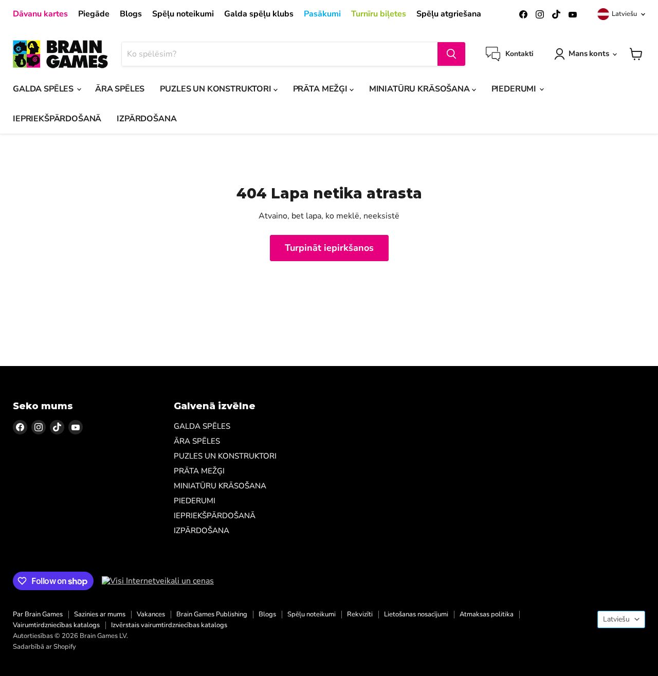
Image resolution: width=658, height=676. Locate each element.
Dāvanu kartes (40, 14)
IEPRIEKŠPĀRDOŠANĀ (57, 118)
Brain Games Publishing (211, 614)
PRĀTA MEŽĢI (321, 89)
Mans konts (589, 53)
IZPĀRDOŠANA (146, 118)
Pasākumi (322, 14)
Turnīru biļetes (378, 14)
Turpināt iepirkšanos (329, 248)
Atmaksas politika (487, 614)
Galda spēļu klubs (259, 14)
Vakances (151, 614)
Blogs (131, 14)
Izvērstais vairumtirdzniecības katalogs (169, 625)
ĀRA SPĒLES (119, 89)
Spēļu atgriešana (448, 14)
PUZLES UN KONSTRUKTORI (216, 89)
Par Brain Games (38, 614)
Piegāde (93, 14)
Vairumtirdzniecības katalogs (56, 625)
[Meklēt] (451, 54)
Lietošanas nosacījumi (416, 614)
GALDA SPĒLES (44, 89)
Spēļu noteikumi (183, 14)
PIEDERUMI (514, 89)
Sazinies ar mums (99, 614)
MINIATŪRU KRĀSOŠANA (420, 89)
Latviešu (624, 14)
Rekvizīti (360, 614)
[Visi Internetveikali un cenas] (158, 581)
